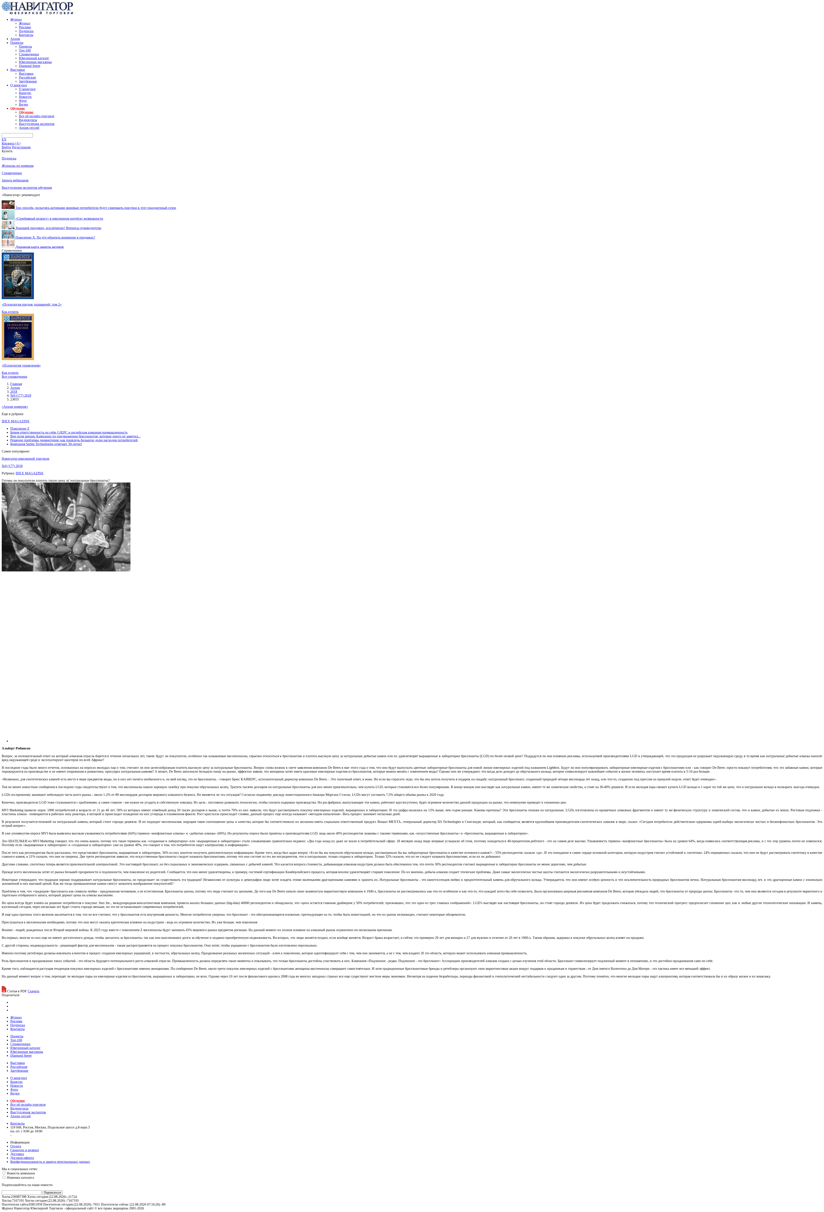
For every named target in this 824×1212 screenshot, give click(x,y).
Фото (23, 100)
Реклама (25, 27)
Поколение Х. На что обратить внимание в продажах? (55, 237)
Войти (6, 147)
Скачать (33, 991)
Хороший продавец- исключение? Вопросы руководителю (58, 228)
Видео (23, 104)
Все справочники (14, 376)
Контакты (26, 35)
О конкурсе (18, 85)
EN (4, 139)
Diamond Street (29, 66)
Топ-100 (25, 50)
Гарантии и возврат (24, 1150)
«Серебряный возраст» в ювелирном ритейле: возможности (59, 218)
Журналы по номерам (17, 165)
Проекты (16, 42)
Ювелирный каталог (34, 58)
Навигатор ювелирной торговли (25, 458)
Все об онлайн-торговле (36, 116)
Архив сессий (29, 127)
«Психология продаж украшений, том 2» (32, 304)
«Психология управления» (21, 365)
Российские (27, 77)
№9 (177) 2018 (12, 466)
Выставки (17, 70)
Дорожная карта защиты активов (39, 246)
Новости (25, 97)
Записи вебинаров (15, 180)
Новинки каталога (20, 1177)
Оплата (15, 1146)
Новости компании (20, 1173)
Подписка (26, 31)
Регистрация (21, 147)
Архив (15, 39)
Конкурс (25, 93)
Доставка (17, 1154)
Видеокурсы (28, 120)
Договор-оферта (22, 1158)
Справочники (29, 54)
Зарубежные (28, 81)
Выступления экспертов (37, 124)
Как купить (10, 312)
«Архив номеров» (15, 406)
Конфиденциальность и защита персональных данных (50, 1161)
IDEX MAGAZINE (16, 421)
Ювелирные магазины (35, 62)
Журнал (16, 19)
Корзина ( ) (11, 143)
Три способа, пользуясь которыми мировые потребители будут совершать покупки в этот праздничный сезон (95, 208)
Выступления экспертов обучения (27, 187)
